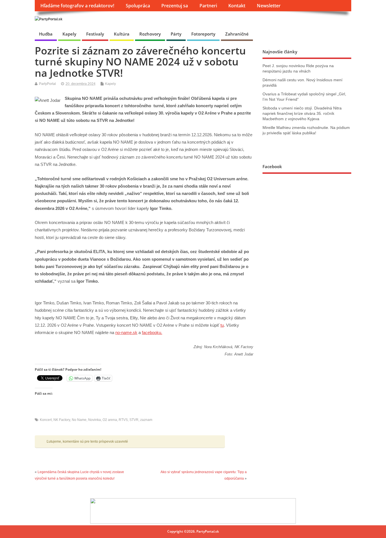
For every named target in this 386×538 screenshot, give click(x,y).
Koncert (46, 420)
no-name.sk (126, 332)
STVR (133, 420)
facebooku (151, 332)
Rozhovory (150, 34)
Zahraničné (237, 34)
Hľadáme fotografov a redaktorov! (77, 6)
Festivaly (95, 34)
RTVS (123, 420)
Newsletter (269, 6)
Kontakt (236, 6)
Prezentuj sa (174, 6)
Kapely (69, 34)
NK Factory (61, 420)
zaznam (146, 420)
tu (222, 325)
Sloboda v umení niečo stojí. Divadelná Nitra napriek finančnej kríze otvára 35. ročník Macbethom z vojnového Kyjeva (302, 113)
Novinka (94, 420)
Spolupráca (138, 6)
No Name (79, 420)
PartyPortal (47, 84)
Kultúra (121, 34)
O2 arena (110, 420)
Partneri (208, 6)
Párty (176, 34)
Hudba (46, 34)
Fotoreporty (203, 34)
